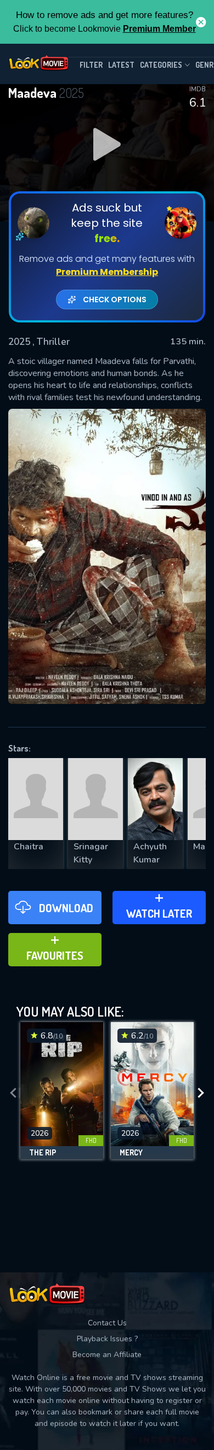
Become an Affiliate (107, 1354)
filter (91, 64)
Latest (121, 64)
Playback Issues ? (107, 1339)
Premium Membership (107, 272)
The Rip (42, 1153)
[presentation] (13, 1093)
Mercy (131, 1153)
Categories (161, 64)
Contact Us (107, 1323)
